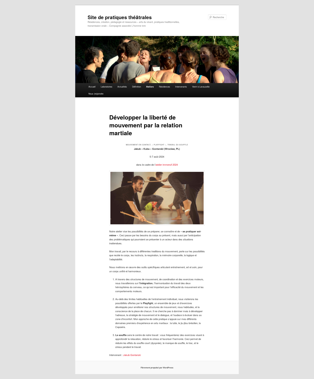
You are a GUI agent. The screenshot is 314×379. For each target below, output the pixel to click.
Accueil (92, 86)
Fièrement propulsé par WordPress (157, 367)
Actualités (122, 86)
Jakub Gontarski (132, 355)
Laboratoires (106, 86)
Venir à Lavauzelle (200, 86)
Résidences (164, 86)
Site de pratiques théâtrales (120, 17)
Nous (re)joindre (95, 93)
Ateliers (150, 86)
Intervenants (181, 86)
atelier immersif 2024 (167, 164)
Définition (136, 86)
